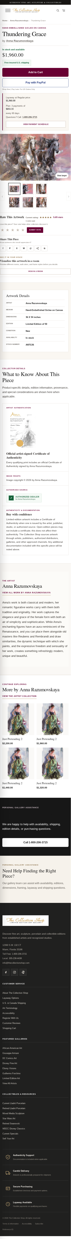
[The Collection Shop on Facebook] (5, 972)
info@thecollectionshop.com (15, 963)
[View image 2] (14, 202)
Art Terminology (9, 1008)
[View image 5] (41, 189)
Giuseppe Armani (10, 1053)
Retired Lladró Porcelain (13, 1108)
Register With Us (10, 1018)
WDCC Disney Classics (13, 1128)
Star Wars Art (8, 1118)
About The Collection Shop (15, 993)
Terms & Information (10, 1224)
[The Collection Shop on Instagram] (14, 972)
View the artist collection (19, 696)
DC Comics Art (9, 1058)
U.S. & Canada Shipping (14, 1003)
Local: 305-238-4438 (12, 958)
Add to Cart (35, 72)
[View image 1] (14, 189)
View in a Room (35, 271)
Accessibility (8, 1013)
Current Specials (10, 1133)
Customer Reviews (11, 1023)
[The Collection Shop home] (33, 10)
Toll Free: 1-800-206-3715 (14, 954)
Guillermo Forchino (11, 1073)
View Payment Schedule (35, 124)
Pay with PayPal (35, 82)
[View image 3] (28, 189)
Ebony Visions (9, 1068)
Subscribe (39, 1224)
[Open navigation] (7, 10)
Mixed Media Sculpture (13, 1113)
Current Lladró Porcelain (13, 1103)
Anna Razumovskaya (19, 21)
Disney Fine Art (9, 1063)
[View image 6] (41, 202)
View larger (62, 175)
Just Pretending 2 (12, 739)
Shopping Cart (9, 1028)
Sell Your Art (8, 1138)
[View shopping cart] (63, 10)
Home (4, 21)
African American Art (12, 1048)
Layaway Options (10, 998)
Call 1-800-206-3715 (35, 842)
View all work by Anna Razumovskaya (26, 593)
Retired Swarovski (11, 1123)
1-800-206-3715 (29, 117)
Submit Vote (35, 230)
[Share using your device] (38, 248)
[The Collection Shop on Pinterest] (23, 972)
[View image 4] (28, 202)
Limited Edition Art (11, 1078)
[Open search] (57, 10)
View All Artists (9, 1083)
